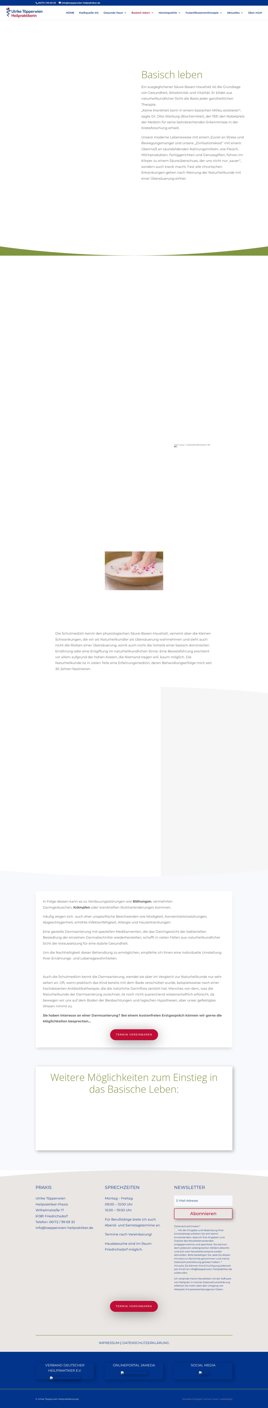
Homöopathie (168, 12)
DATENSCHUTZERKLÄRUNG (145, 1343)
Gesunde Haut (113, 12)
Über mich (255, 12)
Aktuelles (233, 12)
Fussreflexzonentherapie (202, 12)
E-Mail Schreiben (225, 202)
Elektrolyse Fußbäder (131, 496)
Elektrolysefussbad (134, 1139)
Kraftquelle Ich (89, 12)
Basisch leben (140, 12)
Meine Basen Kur (134, 1123)
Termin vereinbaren (134, 1034)
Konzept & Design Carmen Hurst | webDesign (207, 1399)
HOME (70, 12)
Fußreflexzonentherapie (133, 525)
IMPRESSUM (109, 1343)
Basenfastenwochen (134, 1107)
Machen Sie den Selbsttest (134, 391)
